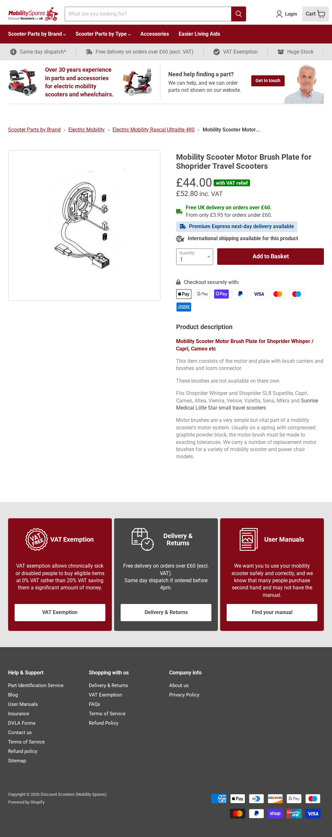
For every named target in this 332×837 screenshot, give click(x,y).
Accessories (154, 34)
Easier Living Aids (199, 34)
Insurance (18, 714)
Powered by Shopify (26, 802)
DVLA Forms (22, 723)
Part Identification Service (36, 685)
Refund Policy (103, 723)
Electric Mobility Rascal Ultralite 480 (154, 130)
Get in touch (267, 80)
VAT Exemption (59, 612)
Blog (13, 695)
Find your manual (272, 612)
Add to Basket (271, 256)
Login (291, 14)
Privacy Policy (184, 695)
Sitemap (17, 761)
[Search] (238, 13)
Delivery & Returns (166, 612)
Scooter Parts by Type (102, 34)
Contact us (20, 732)
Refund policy (22, 751)
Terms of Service (26, 742)
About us (179, 685)
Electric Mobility (86, 130)
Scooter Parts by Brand (35, 34)
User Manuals (23, 704)
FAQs (94, 704)
